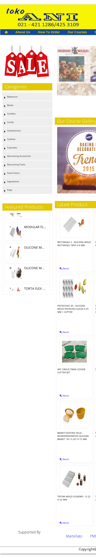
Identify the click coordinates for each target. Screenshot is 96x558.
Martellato (66, 536)
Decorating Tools (16, 164)
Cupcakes (12, 147)
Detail (65, 268)
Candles (11, 113)
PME (86, 536)
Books (10, 105)
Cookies (11, 139)
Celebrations (14, 130)
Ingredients (13, 181)
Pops (9, 189)
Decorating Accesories (19, 156)
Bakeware (12, 96)
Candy (10, 122)
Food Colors (13, 172)
